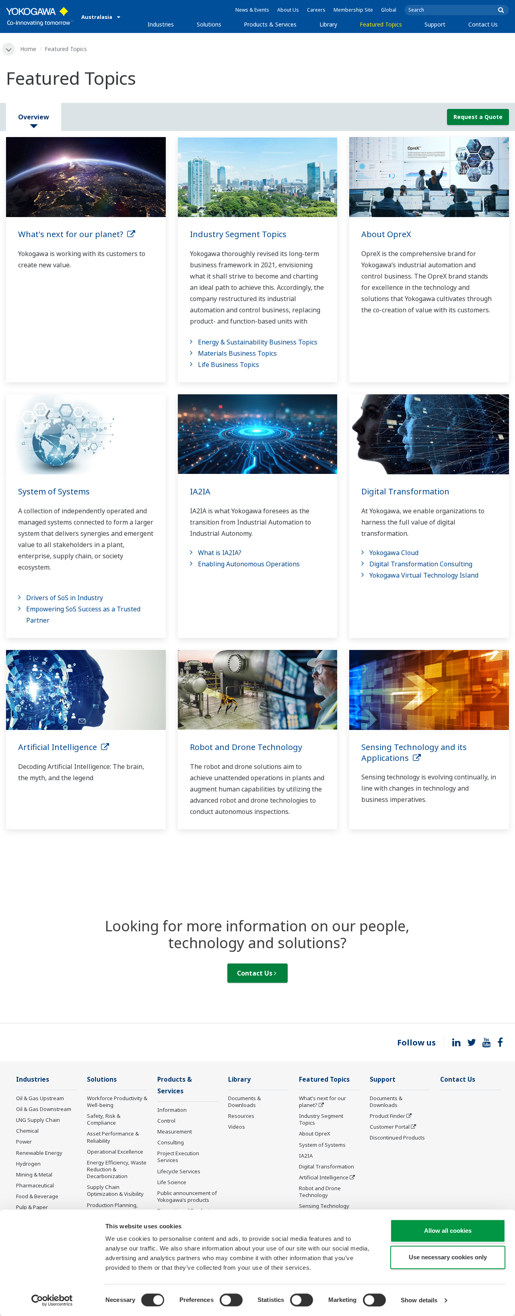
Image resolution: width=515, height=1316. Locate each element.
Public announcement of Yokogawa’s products (187, 1196)
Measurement (174, 1131)
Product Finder (387, 1115)
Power (24, 1141)
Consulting (170, 1142)
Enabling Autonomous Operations (249, 564)
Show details (419, 1300)
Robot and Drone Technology (246, 747)
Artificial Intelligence (59, 747)
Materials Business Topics (237, 353)
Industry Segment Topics (238, 234)
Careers (316, 9)
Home (28, 49)
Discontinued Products (397, 1137)
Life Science (171, 1182)
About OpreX (386, 234)
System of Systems (54, 491)
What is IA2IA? (219, 552)
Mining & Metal (34, 1174)
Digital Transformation (405, 491)
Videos (236, 1126)
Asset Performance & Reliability (113, 1137)
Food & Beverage (37, 1196)
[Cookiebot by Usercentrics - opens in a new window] (52, 1300)
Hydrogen (28, 1163)
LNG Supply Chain (38, 1119)
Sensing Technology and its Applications (414, 752)
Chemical (27, 1130)
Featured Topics (381, 24)
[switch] (231, 1299)
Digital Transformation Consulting (420, 564)
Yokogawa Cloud (393, 552)
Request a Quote (478, 117)
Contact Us (483, 24)
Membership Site (353, 9)
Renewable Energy (39, 1152)
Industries (161, 24)
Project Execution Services (178, 1157)
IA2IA (200, 491)
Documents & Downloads (244, 1102)
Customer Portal (390, 1126)
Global (388, 9)
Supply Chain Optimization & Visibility (115, 1190)
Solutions (209, 24)
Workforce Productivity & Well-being (117, 1102)
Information (172, 1109)
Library (328, 24)
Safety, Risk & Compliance (103, 1119)
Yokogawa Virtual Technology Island (423, 575)
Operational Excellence (115, 1151)
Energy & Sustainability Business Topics (257, 342)
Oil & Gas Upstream (40, 1098)
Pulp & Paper (32, 1207)
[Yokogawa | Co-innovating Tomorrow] (39, 16)
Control (166, 1120)
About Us (288, 9)
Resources (241, 1115)
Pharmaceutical (35, 1185)
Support (434, 24)
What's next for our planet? (72, 234)
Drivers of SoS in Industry (64, 597)
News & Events (252, 9)
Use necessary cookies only (448, 1257)
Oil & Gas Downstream (43, 1109)
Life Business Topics (228, 364)
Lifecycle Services (178, 1171)
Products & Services (270, 24)
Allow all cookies (448, 1230)
